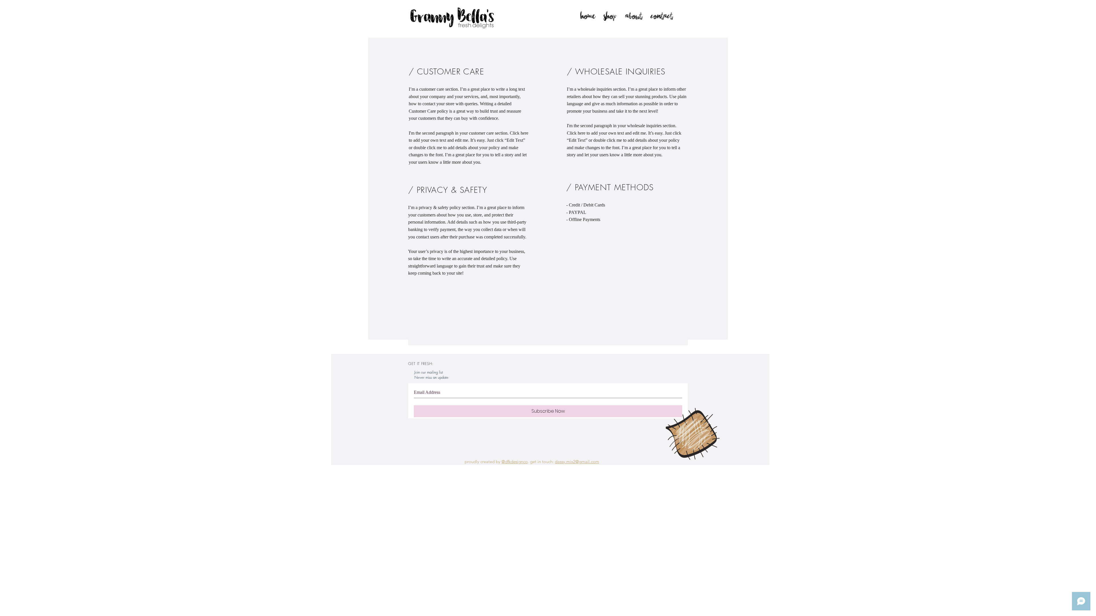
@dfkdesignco (514, 461)
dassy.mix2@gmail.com (577, 461)
